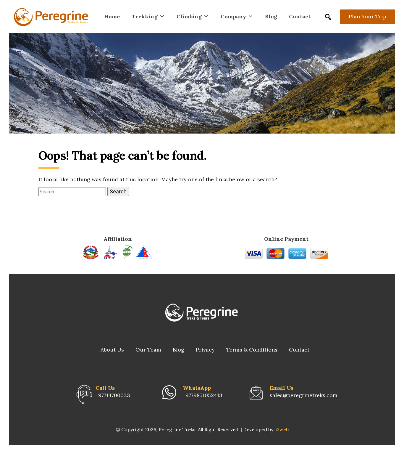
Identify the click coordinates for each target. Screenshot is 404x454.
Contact (300, 16)
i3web (282, 429)
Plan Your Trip (367, 16)
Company (233, 16)
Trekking (145, 16)
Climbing (189, 16)
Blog (271, 16)
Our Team (148, 349)
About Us (112, 349)
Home (112, 16)
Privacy (205, 349)
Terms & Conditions (251, 349)
